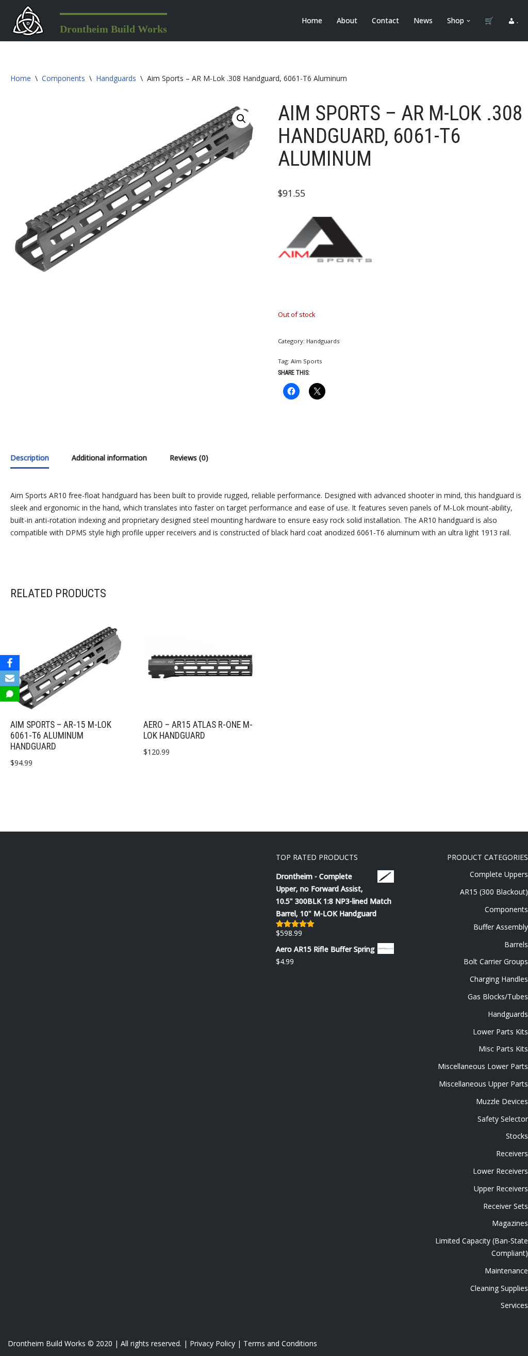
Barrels (516, 944)
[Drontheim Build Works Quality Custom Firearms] (27, 20)
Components (63, 78)
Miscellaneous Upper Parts (483, 1084)
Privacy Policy (212, 1343)
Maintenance (506, 1270)
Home (312, 20)
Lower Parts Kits (500, 1031)
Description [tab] (29, 457)
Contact (385, 20)
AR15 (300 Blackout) (494, 892)
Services (514, 1305)
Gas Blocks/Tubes (498, 996)
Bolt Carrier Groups (496, 961)
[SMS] (10, 693)
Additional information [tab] (109, 457)
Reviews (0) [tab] (189, 457)
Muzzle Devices (502, 1101)
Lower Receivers (500, 1171)
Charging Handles (499, 979)
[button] (468, 21)
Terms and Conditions (280, 1343)
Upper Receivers (501, 1188)
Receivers (512, 1153)
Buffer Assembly (500, 927)
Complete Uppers (499, 874)
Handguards (116, 78)
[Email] (10, 678)
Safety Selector (502, 1119)
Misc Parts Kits (503, 1049)
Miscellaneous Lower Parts (483, 1066)
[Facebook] (10, 663)
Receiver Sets (505, 1206)
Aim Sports (306, 361)
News (423, 20)
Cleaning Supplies (499, 1288)
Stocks (517, 1136)
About (347, 20)
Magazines (510, 1223)
